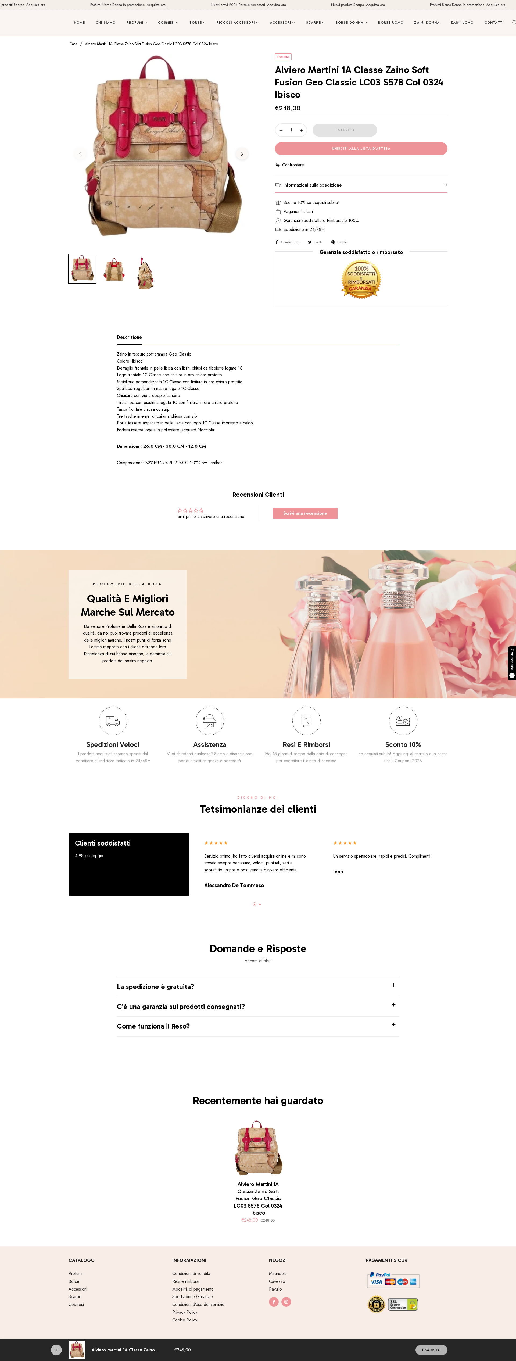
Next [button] (242, 154)
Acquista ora (14, 4)
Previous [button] (80, 154)
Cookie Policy (184, 1320)
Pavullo (275, 1289)
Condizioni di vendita (191, 1273)
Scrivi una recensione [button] (305, 513)
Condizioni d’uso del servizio (198, 1304)
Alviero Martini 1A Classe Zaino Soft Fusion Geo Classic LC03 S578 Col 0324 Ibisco (258, 1198)
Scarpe (75, 1297)
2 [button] (260, 904)
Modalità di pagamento (193, 1289)
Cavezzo (277, 1281)
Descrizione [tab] (129, 337)
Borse (74, 1281)
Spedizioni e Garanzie (192, 1297)
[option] (161, 150)
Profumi (75, 1273)
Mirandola (278, 1273)
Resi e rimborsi (185, 1281)
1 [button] (254, 904)
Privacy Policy (184, 1312)
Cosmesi (76, 1304)
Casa (73, 43)
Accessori (78, 1289)
